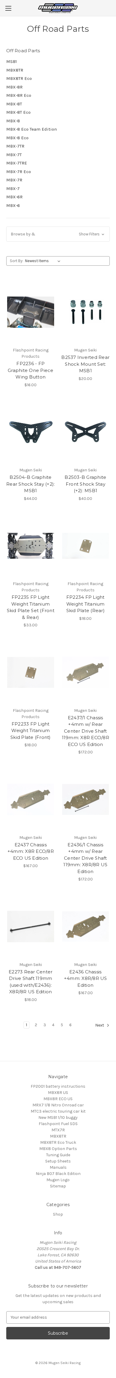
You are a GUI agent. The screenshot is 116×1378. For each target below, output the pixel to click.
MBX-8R (14, 87)
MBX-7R (14, 180)
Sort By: (16, 261)
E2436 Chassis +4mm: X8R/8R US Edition (85, 978)
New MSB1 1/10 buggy (58, 1117)
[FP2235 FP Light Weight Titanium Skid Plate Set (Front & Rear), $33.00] (30, 546)
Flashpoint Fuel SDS (58, 1123)
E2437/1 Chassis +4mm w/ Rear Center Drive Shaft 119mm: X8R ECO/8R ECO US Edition (85, 731)
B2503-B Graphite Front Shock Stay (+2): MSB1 (85, 483)
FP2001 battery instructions (58, 1086)
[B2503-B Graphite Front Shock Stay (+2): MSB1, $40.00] (85, 432)
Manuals (58, 1167)
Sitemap (58, 1186)
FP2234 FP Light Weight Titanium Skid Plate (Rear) (85, 603)
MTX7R (58, 1130)
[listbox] (44, 260)
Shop (58, 1214)
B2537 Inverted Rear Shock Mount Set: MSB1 (85, 363)
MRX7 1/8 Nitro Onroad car (58, 1105)
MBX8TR (14, 70)
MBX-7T (14, 154)
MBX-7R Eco (18, 171)
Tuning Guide (58, 1154)
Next (100, 1025)
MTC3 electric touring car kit (58, 1111)
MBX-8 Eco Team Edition (31, 129)
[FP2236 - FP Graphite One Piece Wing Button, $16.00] (30, 312)
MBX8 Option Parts (58, 1148)
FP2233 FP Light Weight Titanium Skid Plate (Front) (30, 730)
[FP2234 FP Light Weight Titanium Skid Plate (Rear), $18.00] (85, 546)
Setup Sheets (58, 1161)
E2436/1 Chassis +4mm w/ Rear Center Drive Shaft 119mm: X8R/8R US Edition (85, 858)
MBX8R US (58, 1092)
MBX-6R (14, 196)
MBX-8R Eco (18, 95)
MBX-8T (14, 104)
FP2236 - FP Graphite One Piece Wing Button (31, 370)
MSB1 (11, 61)
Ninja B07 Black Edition (58, 1173)
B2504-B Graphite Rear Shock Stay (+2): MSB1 (30, 483)
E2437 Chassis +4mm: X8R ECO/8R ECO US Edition (30, 851)
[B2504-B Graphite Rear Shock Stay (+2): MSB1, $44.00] (30, 432)
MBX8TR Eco (19, 78)
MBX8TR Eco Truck (58, 1142)
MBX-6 (13, 205)
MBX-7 (13, 188)
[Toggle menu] (8, 8)
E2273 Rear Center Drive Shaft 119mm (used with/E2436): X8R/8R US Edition (30, 982)
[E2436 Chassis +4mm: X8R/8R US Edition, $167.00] (85, 926)
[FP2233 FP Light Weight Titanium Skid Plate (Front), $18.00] (30, 672)
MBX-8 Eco (17, 137)
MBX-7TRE (16, 163)
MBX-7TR (15, 146)
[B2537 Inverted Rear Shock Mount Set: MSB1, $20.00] (85, 312)
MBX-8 (13, 120)
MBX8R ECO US (58, 1098)
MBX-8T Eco (18, 112)
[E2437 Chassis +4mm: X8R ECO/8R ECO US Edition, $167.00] (30, 799)
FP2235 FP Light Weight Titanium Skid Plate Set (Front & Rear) (30, 607)
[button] (58, 234)
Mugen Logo (58, 1179)
